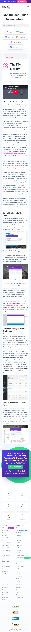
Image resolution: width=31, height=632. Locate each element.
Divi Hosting (19, 545)
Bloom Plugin (19, 552)
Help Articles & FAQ (6, 566)
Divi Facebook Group (6, 590)
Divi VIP (18, 542)
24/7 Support (5, 568)
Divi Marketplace (20, 533)
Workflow (4, 540)
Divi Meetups (5, 587)
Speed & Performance (7, 550)
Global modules (15, 165)
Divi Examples (5, 592)
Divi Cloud (18, 535)
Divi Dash (18, 547)
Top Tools (18, 578)
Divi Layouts (5, 533)
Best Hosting (19, 581)
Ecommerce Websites (7, 542)
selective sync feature (13, 305)
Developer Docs (5, 571)
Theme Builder (5, 545)
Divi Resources (19, 568)
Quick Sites (4, 535)
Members (22, 497)
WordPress (18, 573)
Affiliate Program (6, 599)
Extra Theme (19, 550)
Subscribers (22, 507)
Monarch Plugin (20, 555)
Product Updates (20, 566)
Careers (18, 590)
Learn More (22, 1)
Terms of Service (20, 594)
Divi (17, 528)
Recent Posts (19, 563)
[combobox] (15, 25)
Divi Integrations (6, 594)
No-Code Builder (5, 537)
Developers (4, 552)
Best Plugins (19, 576)
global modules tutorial (14, 301)
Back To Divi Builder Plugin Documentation (13, 56)
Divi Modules (5, 530)
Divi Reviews (5, 597)
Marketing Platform (6, 547)
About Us (18, 587)
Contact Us (18, 592)
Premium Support (6, 555)
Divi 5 (17, 530)
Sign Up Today (15, 467)
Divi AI (17, 537)
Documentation (5, 563)
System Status (5, 573)
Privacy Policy (19, 597)
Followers (8, 497)
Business (18, 571)
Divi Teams (18, 540)
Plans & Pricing (19, 557)
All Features (4, 528)
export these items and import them (13, 153)
